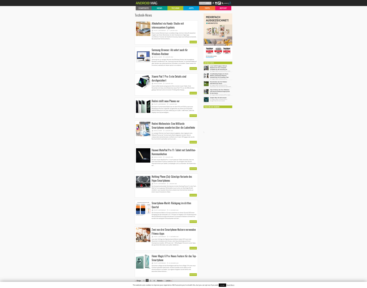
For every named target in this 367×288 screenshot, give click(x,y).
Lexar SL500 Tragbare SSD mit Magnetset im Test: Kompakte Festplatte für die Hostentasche (218, 67)
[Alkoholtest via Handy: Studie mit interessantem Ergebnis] (143, 36)
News (159, 8)
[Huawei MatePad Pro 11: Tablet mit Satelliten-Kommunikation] (143, 162)
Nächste (160, 280)
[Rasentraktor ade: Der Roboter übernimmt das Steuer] (206, 86)
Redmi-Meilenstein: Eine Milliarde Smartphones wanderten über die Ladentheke (173, 125)
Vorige (138, 280)
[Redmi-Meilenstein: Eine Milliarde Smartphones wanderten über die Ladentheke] (143, 136)
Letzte (169, 280)
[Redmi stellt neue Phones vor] (143, 113)
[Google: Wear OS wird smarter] (206, 102)
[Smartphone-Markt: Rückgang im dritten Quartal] (143, 215)
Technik (175, 8)
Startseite (143, 8)
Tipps (207, 8)
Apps (191, 8)
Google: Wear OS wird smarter (218, 97)
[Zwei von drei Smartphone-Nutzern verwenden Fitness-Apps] (143, 242)
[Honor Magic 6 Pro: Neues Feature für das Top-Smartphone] (143, 268)
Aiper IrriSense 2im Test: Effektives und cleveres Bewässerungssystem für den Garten (220, 91)
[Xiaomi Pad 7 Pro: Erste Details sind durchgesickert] (143, 89)
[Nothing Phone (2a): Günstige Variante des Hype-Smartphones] (143, 189)
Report (223, 8)
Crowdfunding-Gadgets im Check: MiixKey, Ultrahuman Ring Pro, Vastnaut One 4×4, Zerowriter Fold (219, 75)
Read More (193, 42)
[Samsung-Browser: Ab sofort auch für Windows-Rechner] (143, 62)
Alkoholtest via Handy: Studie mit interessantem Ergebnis (168, 25)
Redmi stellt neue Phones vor (166, 101)
